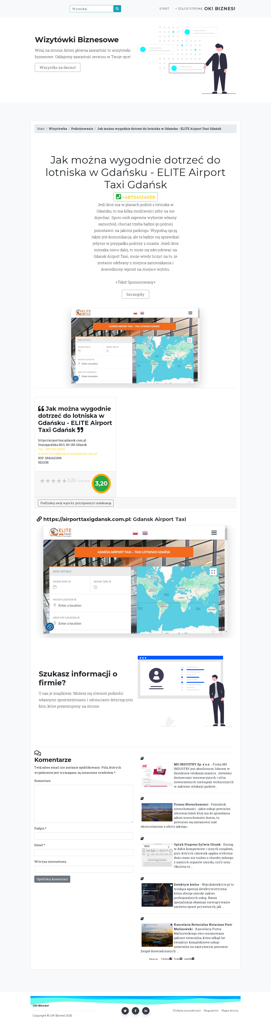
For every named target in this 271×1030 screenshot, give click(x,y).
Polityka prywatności (187, 1010)
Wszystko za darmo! (57, 67)
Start (164, 8)
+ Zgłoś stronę (189, 8)
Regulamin (211, 1010)
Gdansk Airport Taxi (159, 519)
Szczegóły (135, 294)
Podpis (40, 828)
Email (39, 845)
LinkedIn (188, 959)
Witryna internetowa (50, 861)
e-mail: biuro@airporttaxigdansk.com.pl (67, 453)
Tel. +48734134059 (51, 449)
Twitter (177, 959)
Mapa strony (229, 1010)
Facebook (165, 959)
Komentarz (42, 781)
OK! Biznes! (220, 8)
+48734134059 (138, 197)
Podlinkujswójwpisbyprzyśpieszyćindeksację (75, 503)
